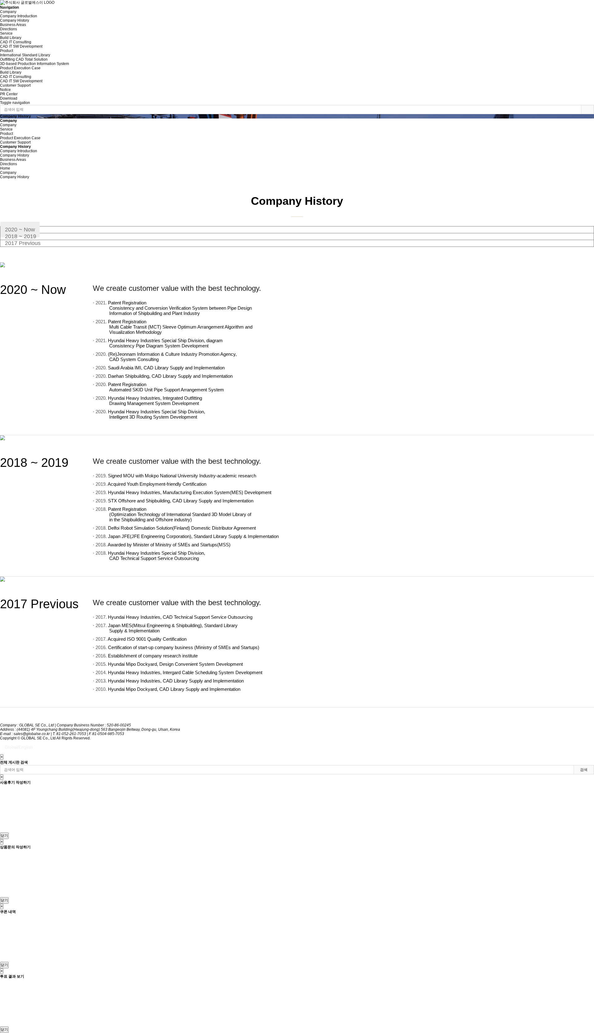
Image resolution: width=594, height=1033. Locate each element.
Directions (8, 29)
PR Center (9, 94)
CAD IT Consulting (15, 42)
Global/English (19, 747)
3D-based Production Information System (34, 64)
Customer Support (15, 85)
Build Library (10, 38)
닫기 (4, 835)
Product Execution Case (20, 68)
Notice (5, 90)
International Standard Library (25, 55)
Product (6, 51)
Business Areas (13, 25)
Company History (14, 20)
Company (8, 12)
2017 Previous (23, 243)
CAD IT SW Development (21, 46)
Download (8, 98)
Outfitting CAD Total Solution (24, 59)
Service (6, 33)
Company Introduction (18, 16)
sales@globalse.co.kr (32, 734)
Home (5, 168)
